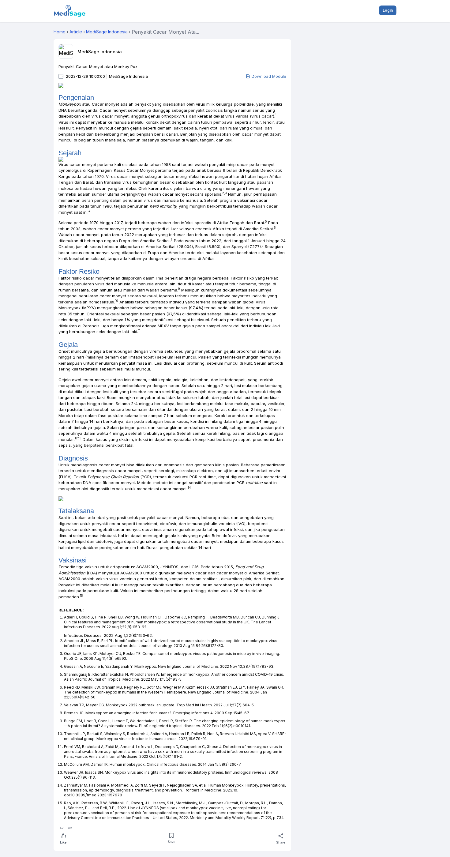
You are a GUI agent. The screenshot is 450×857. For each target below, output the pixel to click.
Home (60, 31)
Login (388, 10)
